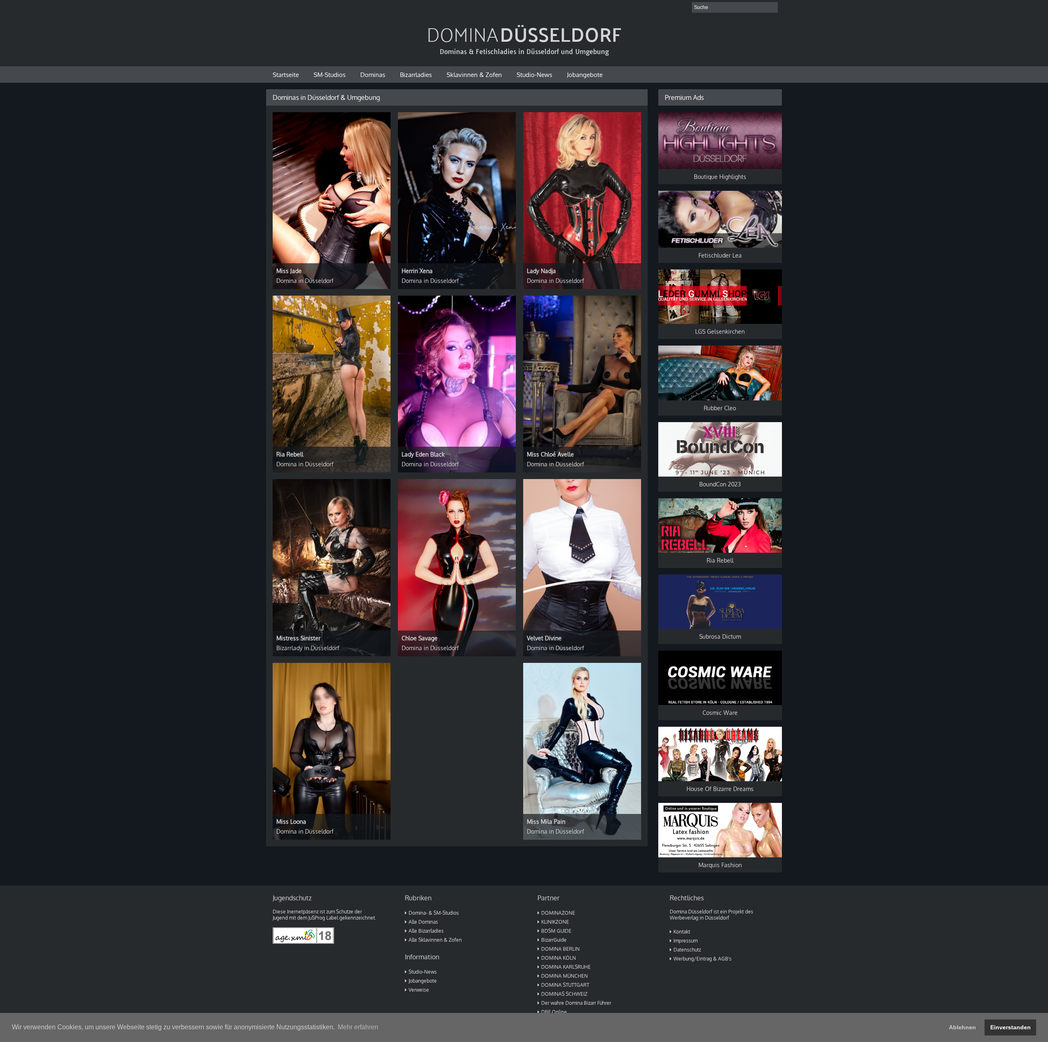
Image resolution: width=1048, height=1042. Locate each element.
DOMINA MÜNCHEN (564, 976)
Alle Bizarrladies (426, 931)
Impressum (685, 941)
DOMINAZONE (558, 913)
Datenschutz (687, 950)
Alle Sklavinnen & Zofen (435, 940)
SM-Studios (330, 74)
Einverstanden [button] (1010, 1027)
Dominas (372, 74)
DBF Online (554, 1012)
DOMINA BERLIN (560, 949)
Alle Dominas (423, 922)
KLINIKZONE (555, 922)
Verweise (419, 990)
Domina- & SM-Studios (434, 913)
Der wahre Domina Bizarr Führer (576, 1003)
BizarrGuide (554, 940)
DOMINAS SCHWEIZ (564, 994)
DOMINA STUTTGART (565, 985)
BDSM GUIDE (556, 931)
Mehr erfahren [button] (358, 1027)
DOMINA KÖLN (558, 958)
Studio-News (534, 74)
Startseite (286, 74)
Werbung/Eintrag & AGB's (702, 959)
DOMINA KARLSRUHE (566, 967)
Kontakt (681, 932)
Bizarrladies (416, 74)
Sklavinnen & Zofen (474, 74)
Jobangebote (585, 74)
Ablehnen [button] (962, 1027)
